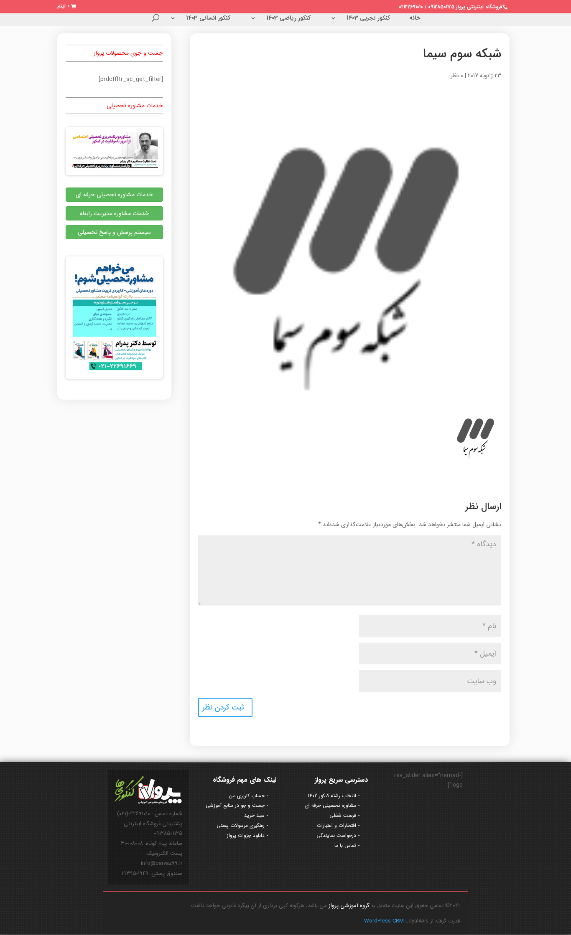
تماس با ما (345, 845)
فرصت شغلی (342, 815)
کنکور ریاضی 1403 (288, 19)
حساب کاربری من (247, 796)
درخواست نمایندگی (336, 835)
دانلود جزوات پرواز (246, 835)
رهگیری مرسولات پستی (241, 825)
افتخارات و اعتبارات (336, 825)
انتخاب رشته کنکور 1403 (332, 796)
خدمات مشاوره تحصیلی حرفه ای (114, 194)
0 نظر (457, 75)
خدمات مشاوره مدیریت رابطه (114, 213)
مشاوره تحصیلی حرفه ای (330, 805)
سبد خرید (254, 815)
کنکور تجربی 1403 (368, 19)
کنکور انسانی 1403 (208, 19)
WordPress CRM (384, 921)
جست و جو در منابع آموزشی (235, 805)
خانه (415, 19)
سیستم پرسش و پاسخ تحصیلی (114, 232)
